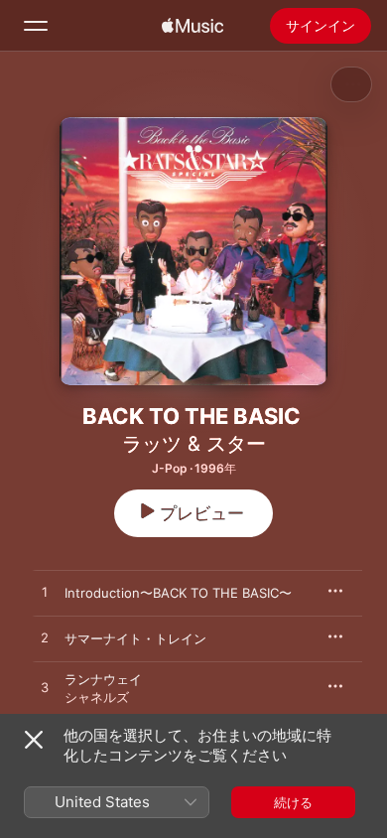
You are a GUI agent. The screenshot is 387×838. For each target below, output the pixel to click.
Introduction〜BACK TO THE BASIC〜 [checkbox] (178, 593)
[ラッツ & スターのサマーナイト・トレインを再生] (44, 638)
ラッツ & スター (194, 444)
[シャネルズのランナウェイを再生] (44, 688)
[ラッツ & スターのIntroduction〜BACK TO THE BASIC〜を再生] (44, 593)
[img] (192, 26)
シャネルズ (96, 697)
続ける (293, 802)
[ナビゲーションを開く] (36, 26)
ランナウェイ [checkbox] (103, 679)
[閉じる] (34, 740)
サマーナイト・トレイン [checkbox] (135, 638)
